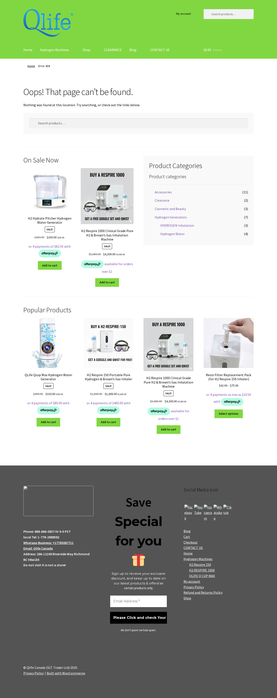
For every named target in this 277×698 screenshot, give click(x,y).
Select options (228, 414)
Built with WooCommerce (66, 673)
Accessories (163, 192)
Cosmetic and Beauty (170, 209)
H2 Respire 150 (200, 564)
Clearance (162, 200)
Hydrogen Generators (171, 217)
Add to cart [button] (49, 265)
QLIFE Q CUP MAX (202, 576)
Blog (133, 50)
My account (183, 14)
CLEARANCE (113, 50)
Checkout (191, 542)
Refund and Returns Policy (203, 592)
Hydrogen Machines (54, 50)
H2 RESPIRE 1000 (202, 570)
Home (27, 50)
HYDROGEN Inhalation (177, 225)
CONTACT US (159, 50)
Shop (86, 50)
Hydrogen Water (172, 234)
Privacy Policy (194, 587)
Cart (187, 536)
